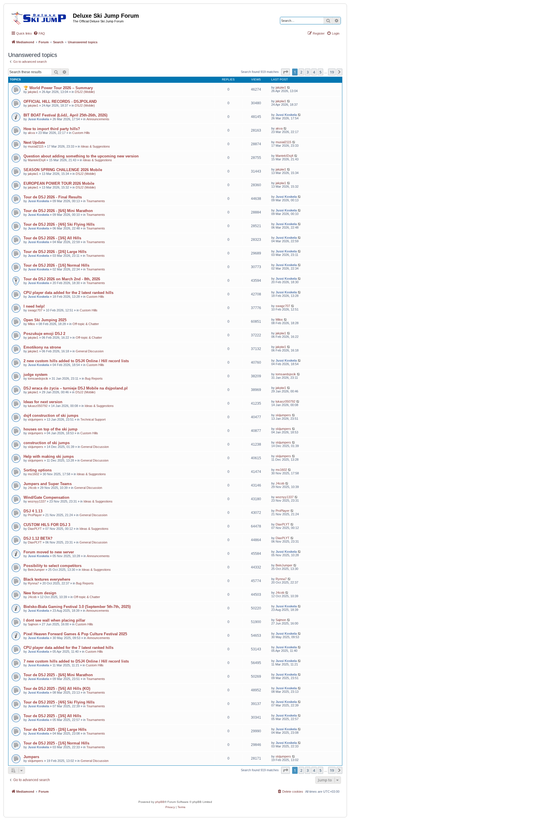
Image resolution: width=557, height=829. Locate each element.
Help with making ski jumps (48, 456)
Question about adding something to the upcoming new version (81, 156)
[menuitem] (39, 33)
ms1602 (33, 474)
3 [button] (308, 72)
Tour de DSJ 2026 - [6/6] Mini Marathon (58, 211)
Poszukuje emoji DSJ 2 (44, 333)
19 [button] (332, 72)
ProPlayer (35, 515)
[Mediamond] (40, 17)
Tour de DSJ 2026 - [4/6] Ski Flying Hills (59, 224)
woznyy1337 (37, 501)
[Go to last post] (289, 87)
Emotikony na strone (42, 347)
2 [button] (301, 72)
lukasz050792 (38, 406)
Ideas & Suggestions (95, 146)
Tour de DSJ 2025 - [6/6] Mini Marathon (58, 675)
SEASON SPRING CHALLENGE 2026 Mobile (62, 170)
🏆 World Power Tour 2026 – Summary (58, 88)
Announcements (97, 119)
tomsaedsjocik (38, 378)
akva (31, 132)
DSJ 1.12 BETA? (38, 538)
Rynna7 (33, 583)
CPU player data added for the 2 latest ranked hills (68, 292)
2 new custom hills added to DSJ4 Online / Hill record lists (76, 361)
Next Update (34, 142)
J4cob (32, 487)
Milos (31, 324)
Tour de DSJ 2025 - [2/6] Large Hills (54, 729)
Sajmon (33, 624)
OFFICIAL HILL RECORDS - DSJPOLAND (60, 101)
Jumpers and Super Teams (47, 484)
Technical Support (93, 419)
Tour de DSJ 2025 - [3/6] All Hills (52, 716)
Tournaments (95, 201)
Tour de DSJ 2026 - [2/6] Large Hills (54, 252)
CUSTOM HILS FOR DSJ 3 (46, 525)
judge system (35, 374)
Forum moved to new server (48, 552)
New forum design (39, 593)
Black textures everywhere (46, 579)
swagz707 (35, 310)
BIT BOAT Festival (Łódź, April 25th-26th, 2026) (65, 115)
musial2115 (36, 146)
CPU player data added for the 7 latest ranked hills (68, 647)
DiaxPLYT (35, 528)
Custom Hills (81, 132)
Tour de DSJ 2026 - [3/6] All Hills (52, 238)
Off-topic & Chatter (86, 324)
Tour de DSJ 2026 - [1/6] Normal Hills (56, 265)
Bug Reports (94, 378)
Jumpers (31, 757)
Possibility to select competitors (52, 566)
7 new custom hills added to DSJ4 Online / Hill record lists (76, 661)
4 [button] (314, 72)
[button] (285, 72)
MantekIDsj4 (37, 160)
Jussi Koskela (38, 119)
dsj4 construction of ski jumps (50, 415)
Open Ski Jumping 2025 (44, 320)
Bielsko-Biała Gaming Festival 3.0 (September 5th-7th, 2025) (77, 606)
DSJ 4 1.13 (32, 511)
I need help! (34, 306)
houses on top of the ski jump (50, 429)
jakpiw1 (33, 92)
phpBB (159, 801)
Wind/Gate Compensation (46, 497)
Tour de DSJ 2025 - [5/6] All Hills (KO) (56, 688)
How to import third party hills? (51, 129)
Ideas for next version (42, 402)
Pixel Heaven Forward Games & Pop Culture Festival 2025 (75, 634)
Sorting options (37, 470)
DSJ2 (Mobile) (85, 92)
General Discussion (90, 351)
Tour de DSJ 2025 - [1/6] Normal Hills (56, 743)
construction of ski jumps (46, 443)
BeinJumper (36, 569)
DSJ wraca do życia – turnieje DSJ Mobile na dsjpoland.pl (75, 388)
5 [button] (320, 72)
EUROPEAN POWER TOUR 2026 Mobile (58, 183)
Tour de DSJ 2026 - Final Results (52, 197)
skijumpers (35, 419)
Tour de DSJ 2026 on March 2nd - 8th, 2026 (61, 279)
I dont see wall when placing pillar (54, 620)
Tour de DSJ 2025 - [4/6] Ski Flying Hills (59, 702)
